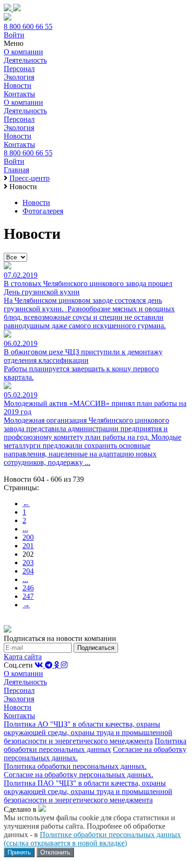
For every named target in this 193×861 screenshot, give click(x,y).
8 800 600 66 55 (28, 26)
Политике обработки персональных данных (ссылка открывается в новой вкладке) (92, 839)
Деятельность (25, 60)
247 (28, 596)
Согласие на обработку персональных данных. (78, 775)
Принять (19, 852)
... (25, 529)
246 (28, 588)
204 (28, 571)
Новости (17, 85)
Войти (14, 35)
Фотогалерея (42, 211)
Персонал (19, 69)
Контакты (19, 94)
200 (28, 537)
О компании (23, 52)
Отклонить (55, 852)
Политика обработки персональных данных (95, 745)
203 (28, 563)
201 (28, 546)
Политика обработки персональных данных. (75, 766)
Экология (19, 77)
